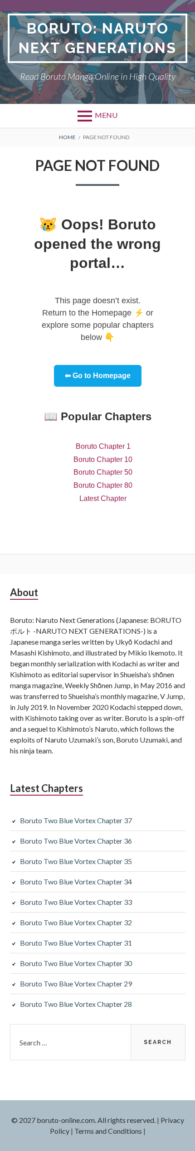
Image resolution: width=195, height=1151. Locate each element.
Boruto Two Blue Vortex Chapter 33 (76, 902)
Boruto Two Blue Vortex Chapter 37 (76, 820)
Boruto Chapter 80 (102, 485)
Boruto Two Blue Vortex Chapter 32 (76, 922)
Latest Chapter (103, 498)
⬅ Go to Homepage (98, 375)
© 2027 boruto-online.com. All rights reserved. (83, 1120)
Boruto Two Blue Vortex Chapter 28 (76, 1004)
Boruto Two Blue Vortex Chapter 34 (76, 881)
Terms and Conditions (108, 1131)
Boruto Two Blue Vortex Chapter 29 (76, 983)
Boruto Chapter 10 (102, 459)
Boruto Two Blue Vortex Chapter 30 (76, 963)
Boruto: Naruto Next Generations (97, 38)
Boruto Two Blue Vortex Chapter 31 (76, 942)
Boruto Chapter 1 (103, 446)
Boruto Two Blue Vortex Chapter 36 (76, 840)
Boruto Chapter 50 (102, 472)
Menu (106, 115)
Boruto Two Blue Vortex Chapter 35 (76, 861)
